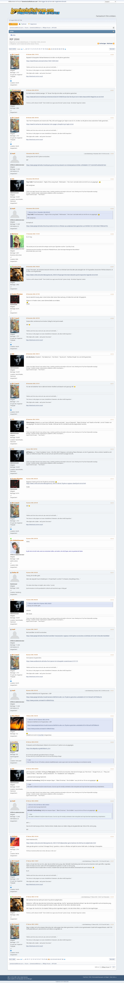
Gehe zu (97, 967)
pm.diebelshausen (17, 540)
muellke (15, 742)
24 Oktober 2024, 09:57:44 (32, 90)
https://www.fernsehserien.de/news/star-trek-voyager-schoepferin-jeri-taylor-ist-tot (50, 124)
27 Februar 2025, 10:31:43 (32, 836)
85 (57, 49)
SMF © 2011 (17, 977)
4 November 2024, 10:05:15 (32, 153)
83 (54, 49)
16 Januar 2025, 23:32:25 (32, 572)
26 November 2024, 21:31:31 (32, 383)
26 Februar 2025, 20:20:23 (32, 768)
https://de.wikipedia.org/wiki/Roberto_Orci (38, 748)
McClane (15, 234)
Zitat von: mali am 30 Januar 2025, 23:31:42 (39, 719)
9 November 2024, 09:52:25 (32, 179)
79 (45, 49)
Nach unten (12, 49)
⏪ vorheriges (101, 43)
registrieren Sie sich (60, 1)
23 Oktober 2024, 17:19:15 (32, 54)
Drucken (112, 49)
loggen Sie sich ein (47, 1)
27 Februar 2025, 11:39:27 (32, 861)
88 (63, 49)
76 (39, 49)
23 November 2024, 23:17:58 (32, 294)
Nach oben (12, 959)
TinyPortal (85, 977)
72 (32, 49)
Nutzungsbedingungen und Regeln (100, 977)
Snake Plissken (17, 294)
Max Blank (16, 716)
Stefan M (15, 573)
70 (28, 49)
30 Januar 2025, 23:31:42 (32, 690)
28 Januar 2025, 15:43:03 (32, 654)
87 (61, 49)
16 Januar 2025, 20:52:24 (32, 478)
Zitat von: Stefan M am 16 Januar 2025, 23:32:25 (40, 603)
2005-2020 (66, 981)
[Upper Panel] (113, 28)
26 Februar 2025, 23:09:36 (32, 801)
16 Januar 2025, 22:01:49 (32, 502)
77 (41, 49)
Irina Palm (41, 735)
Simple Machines (24, 977)
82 (52, 49)
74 (35, 49)
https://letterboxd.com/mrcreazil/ (34, 76)
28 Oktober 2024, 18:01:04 (32, 117)
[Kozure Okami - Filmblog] (11, 80)
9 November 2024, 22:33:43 (32, 208)
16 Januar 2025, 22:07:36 (32, 538)
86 (59, 49)
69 (26, 49)
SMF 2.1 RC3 (11, 977)
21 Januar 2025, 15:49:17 (32, 629)
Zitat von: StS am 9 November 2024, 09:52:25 (39, 212)
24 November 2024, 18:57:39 (32, 318)
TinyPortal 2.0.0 (59, 981)
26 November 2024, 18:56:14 (32, 354)
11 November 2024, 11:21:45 (32, 234)
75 (37, 49)
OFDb (13, 35)
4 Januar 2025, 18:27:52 (31, 449)
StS (13, 179)
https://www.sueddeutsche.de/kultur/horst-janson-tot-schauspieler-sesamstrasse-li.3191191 (52, 661)
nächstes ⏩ (110, 43)
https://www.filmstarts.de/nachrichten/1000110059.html (42, 61)
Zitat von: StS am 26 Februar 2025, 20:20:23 (39, 804)
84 (55, 49)
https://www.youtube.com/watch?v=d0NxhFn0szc (40, 700)
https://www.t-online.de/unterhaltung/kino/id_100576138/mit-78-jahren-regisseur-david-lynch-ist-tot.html (56, 483)
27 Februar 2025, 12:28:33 (32, 924)
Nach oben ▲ (113, 977)
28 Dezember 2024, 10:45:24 (32, 419)
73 (34, 49)
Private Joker (16, 90)
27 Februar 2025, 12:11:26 (32, 896)
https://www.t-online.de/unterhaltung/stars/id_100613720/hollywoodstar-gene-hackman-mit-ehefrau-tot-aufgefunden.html (61, 843)
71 (30, 49)
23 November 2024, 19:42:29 (32, 266)
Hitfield (14, 836)
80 (47, 49)
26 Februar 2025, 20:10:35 (32, 742)
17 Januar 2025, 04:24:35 (32, 599)
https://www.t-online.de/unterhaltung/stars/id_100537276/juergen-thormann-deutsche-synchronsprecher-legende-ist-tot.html (62, 275)
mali (13, 153)
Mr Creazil (15, 54)
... (24, 49)
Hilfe (90, 977)
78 (43, 49)
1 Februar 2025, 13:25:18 (32, 715)
